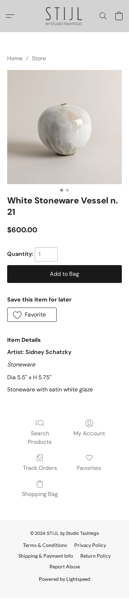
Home (15, 58)
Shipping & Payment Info (45, 556)
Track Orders (40, 468)
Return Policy (95, 556)
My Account (89, 433)
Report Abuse (64, 566)
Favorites (89, 468)
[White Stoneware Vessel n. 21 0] (64, 127)
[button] (65, 16)
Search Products (40, 438)
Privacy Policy (90, 545)
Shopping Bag (40, 494)
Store (39, 58)
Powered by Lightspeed (64, 579)
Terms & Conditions (45, 545)
